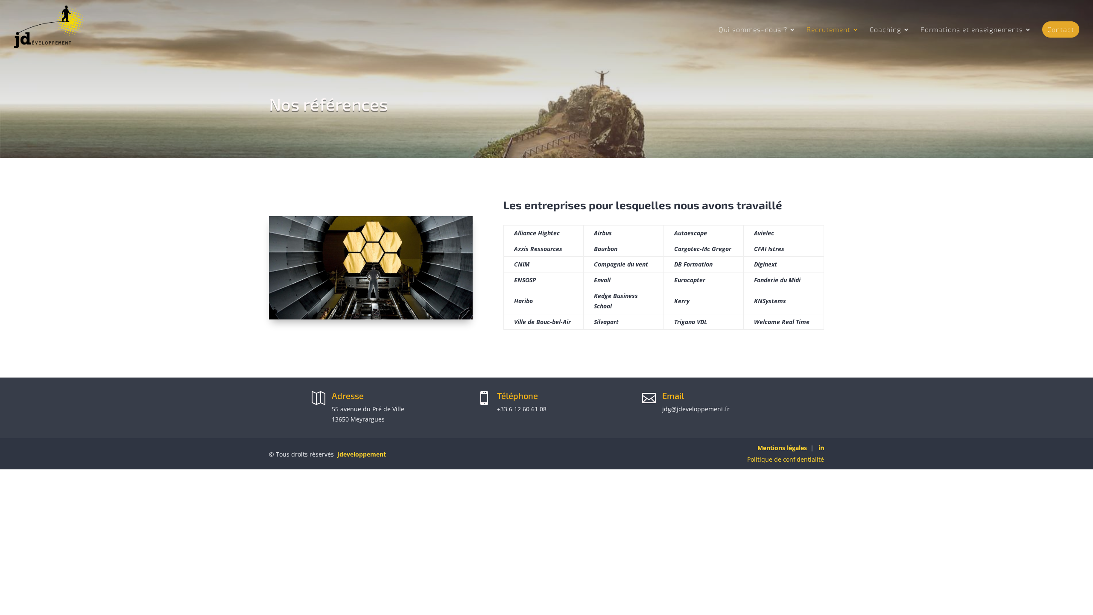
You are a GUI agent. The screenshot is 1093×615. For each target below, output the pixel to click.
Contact (1060, 29)
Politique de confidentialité (785, 459)
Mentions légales (782, 448)
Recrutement (828, 29)
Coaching (885, 29)
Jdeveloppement (361, 454)
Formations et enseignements (972, 29)
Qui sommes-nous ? (753, 29)
